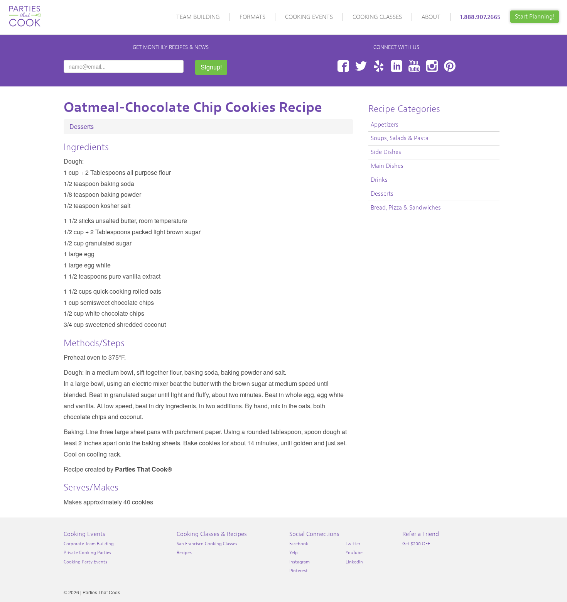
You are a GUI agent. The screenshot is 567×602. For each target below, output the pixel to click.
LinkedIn (396, 66)
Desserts (81, 126)
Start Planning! (534, 16)
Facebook (343, 66)
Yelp (379, 66)
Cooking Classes (377, 17)
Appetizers (384, 125)
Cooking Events (309, 17)
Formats (252, 17)
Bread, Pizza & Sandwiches (406, 207)
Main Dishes (387, 166)
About (431, 17)
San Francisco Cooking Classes (207, 544)
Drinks (379, 180)
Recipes (184, 553)
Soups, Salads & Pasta (400, 138)
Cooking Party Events (85, 562)
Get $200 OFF (416, 544)
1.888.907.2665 (480, 17)
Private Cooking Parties (87, 553)
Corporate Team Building (89, 544)
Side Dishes (386, 152)
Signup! (211, 67)
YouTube (414, 66)
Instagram (432, 66)
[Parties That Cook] (25, 12)
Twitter (361, 66)
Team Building (198, 17)
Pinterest (450, 66)
